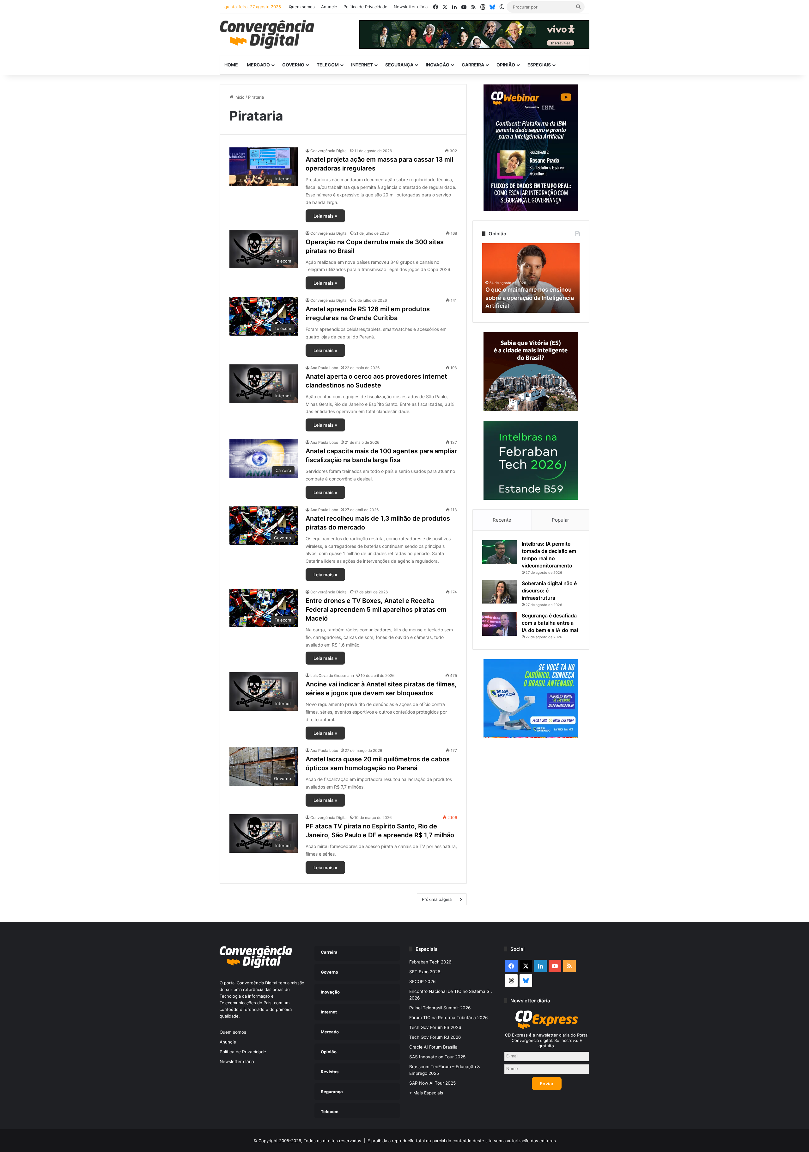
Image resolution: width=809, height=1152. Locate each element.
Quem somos (302, 6)
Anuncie (329, 6)
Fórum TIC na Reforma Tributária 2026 (448, 1017)
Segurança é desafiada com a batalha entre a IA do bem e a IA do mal (550, 622)
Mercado (258, 64)
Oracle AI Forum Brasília (433, 1047)
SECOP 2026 (422, 981)
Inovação (437, 64)
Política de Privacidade (365, 6)
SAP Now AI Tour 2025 (432, 1083)
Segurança (399, 64)
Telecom (328, 64)
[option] (531, 278)
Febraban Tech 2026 (430, 961)
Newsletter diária (411, 6)
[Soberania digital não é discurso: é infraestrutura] (499, 592)
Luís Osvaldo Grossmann (332, 675)
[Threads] (483, 7)
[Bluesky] (492, 7)
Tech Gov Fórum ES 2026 (435, 1027)
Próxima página (437, 899)
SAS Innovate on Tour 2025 (437, 1056)
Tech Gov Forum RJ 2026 (435, 1037)
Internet (362, 64)
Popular (560, 520)
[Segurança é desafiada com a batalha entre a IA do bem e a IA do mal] (499, 624)
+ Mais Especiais (426, 1092)
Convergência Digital (329, 150)
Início (239, 97)
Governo (293, 64)
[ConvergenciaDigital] (267, 34)
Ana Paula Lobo (324, 367)
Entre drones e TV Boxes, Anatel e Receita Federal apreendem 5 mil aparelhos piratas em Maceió (376, 609)
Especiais (539, 64)
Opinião (505, 64)
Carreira (473, 64)
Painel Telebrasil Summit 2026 (440, 1007)
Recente (502, 520)
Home (231, 64)
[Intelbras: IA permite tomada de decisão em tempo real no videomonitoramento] (499, 552)
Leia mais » (325, 216)
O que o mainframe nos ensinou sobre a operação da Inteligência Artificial (529, 297)
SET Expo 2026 (425, 971)
